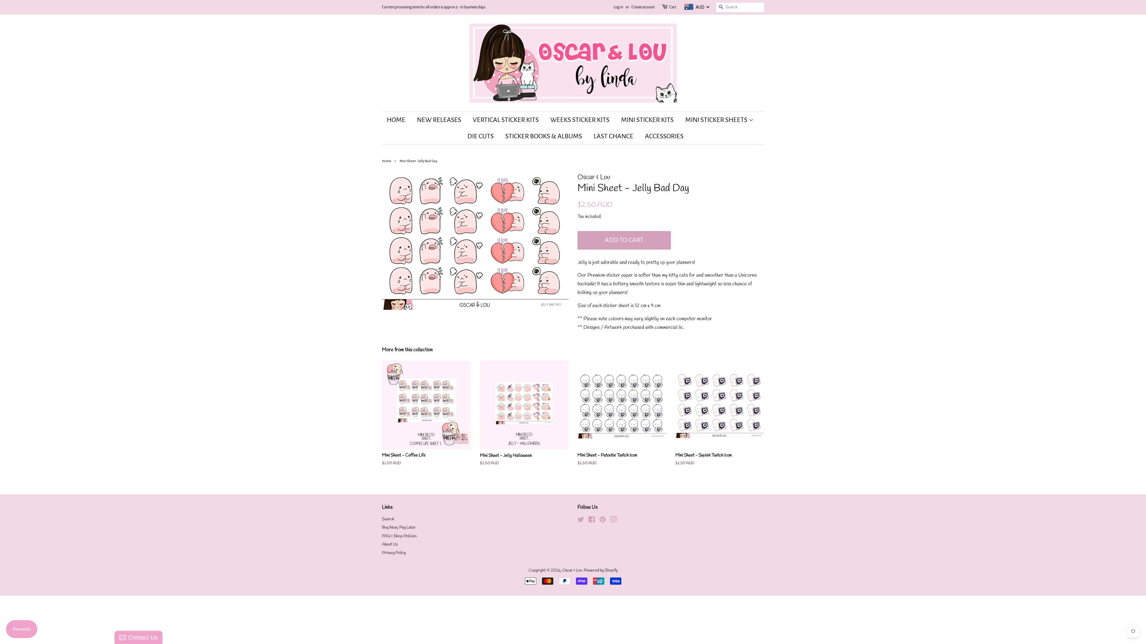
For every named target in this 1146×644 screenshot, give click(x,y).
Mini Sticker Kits (647, 119)
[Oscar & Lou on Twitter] (580, 521)
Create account (642, 7)
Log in (618, 7)
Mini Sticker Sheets (716, 119)
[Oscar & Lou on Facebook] (591, 521)
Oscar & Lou (572, 570)
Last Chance (613, 136)
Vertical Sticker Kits (506, 119)
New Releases (439, 119)
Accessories (664, 136)
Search (388, 519)
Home (396, 119)
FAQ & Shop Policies (399, 536)
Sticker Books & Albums (543, 136)
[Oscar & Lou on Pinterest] (602, 521)
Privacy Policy (394, 553)
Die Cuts (480, 136)
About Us (390, 544)
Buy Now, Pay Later (399, 527)
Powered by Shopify (600, 570)
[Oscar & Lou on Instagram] (613, 521)
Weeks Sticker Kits (579, 119)
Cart (672, 7)
